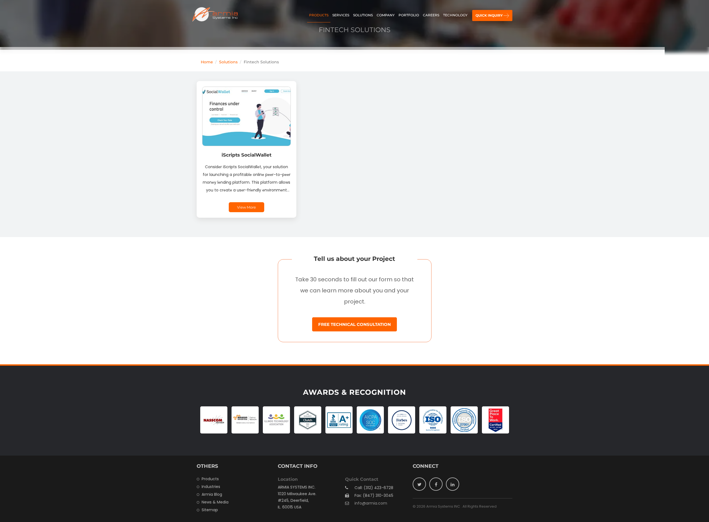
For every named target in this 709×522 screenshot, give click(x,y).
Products (318, 15)
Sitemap (210, 510)
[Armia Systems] (215, 14)
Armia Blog (212, 494)
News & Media (215, 502)
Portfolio (409, 15)
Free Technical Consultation (354, 324)
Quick (489, 15)
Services (340, 15)
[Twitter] (419, 484)
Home (207, 61)
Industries (211, 486)
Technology (455, 15)
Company (386, 15)
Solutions (363, 15)
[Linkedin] (452, 484)
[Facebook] (436, 484)
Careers (431, 15)
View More (246, 207)
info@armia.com (370, 503)
